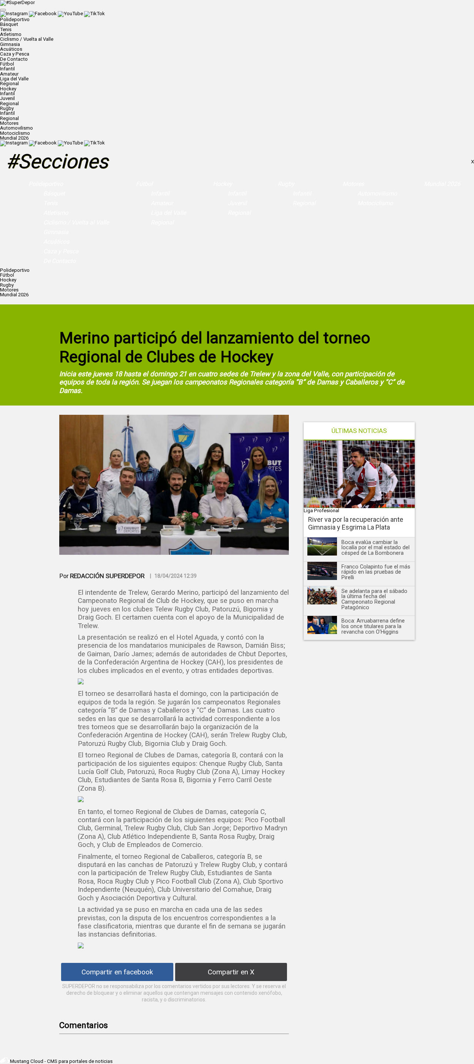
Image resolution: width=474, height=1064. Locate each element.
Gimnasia (10, 44)
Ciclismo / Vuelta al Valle (26, 39)
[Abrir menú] (3, 10)
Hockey (222, 183)
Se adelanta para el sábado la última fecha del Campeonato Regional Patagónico (374, 599)
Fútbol (144, 183)
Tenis (5, 29)
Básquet (9, 24)
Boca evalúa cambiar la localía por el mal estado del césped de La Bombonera (375, 547)
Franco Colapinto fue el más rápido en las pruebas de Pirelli (375, 572)
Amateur (9, 74)
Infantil (7, 68)
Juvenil (7, 98)
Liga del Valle (14, 78)
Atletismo (10, 34)
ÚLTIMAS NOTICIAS (359, 431)
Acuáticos (11, 49)
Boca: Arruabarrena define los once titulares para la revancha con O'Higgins (373, 626)
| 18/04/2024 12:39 (173, 576)
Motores (353, 183)
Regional (9, 83)
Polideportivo (46, 183)
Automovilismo (16, 128)
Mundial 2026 (14, 138)
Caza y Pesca (14, 54)
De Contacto (14, 59)
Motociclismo (15, 133)
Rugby (286, 183)
